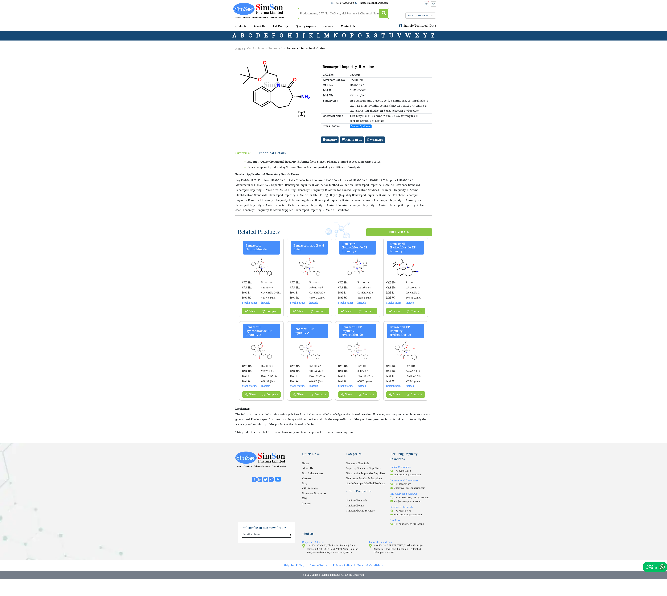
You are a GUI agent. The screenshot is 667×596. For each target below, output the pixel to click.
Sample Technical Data (419, 25)
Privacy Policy (342, 565)
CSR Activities (310, 488)
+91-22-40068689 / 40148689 (409, 524)
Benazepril (275, 48)
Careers (328, 26)
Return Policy (319, 565)
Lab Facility (280, 26)
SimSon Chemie (355, 505)
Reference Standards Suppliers (364, 478)
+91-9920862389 (402, 484)
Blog (304, 483)
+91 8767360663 (345, 3)
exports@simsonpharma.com (409, 488)
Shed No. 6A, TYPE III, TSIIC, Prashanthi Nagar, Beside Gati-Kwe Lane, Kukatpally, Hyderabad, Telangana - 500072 (398, 549)
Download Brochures (314, 493)
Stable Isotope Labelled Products (365, 483)
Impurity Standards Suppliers (363, 468)
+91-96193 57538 (402, 511)
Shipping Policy (293, 565)
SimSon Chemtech (356, 500)
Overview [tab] (242, 153)
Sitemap (306, 503)
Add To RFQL (353, 139)
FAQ (304, 498)
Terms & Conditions (370, 565)
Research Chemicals (242, 18)
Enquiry (331, 139)
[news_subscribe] (289, 535)
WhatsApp (376, 139)
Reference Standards (260, 18)
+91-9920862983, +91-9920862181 (411, 497)
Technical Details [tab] (272, 153)
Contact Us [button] (348, 26)
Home (239, 48)
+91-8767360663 (402, 471)
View (252, 311)
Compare (272, 311)
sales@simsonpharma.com (408, 514)
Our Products (255, 48)
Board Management (313, 473)
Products (240, 26)
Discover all (399, 232)
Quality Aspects (306, 26)
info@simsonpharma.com (374, 3)
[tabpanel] (333, 186)
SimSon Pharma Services (360, 510)
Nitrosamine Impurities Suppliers (365, 473)
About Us (259, 26)
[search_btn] (383, 13)
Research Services (277, 18)
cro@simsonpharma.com (407, 501)
